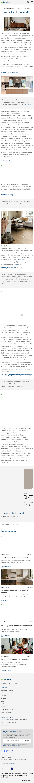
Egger (27, 104)
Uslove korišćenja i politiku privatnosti (15, 744)
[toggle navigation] (32, 2)
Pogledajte (27, 505)
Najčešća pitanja (6, 712)
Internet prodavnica (8, 693)
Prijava (27, 740)
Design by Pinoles (7, 690)
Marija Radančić (5, 621)
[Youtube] (8, 751)
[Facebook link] (5, 751)
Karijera (3, 704)
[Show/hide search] (28, 2)
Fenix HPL (26, 493)
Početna (6, 8)
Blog (11, 8)
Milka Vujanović (5, 554)
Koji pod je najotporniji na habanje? (15, 660)
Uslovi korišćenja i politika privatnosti (14, 719)
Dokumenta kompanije (9, 722)
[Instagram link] (2, 751)
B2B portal (4, 725)
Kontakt (3, 698)
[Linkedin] (12, 751)
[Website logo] (5, 2)
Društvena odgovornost (9, 709)
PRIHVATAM (26, 780)
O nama (3, 707)
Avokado (12, 763)
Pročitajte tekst (6, 566)
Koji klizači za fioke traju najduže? (14, 558)
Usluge (3, 695)
